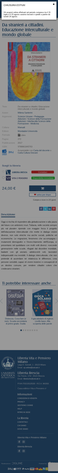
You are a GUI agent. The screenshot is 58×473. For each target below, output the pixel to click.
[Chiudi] (53, 4)
